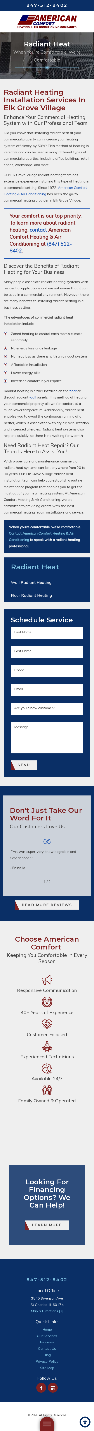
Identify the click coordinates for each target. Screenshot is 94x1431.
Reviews (47, 1342)
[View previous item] (37, 881)
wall (32, 397)
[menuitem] (47, 1329)
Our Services (47, 1336)
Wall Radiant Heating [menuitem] (31, 582)
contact (38, 230)
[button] (85, 1422)
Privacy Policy (47, 1361)
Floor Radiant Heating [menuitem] (31, 595)
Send (24, 765)
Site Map (47, 1367)
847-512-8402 (47, 5)
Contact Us (47, 1348)
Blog (47, 1355)
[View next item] (56, 881)
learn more (47, 1225)
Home (47, 1329)
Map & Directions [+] (47, 1311)
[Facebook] (41, 1388)
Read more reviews (47, 905)
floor (73, 391)
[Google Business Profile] (53, 1388)
